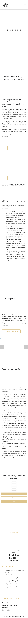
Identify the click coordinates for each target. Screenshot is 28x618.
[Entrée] (13, 485)
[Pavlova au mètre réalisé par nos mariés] (15, 489)
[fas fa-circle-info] (11, 592)
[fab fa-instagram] (6, 592)
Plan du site (4, 607)
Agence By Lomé (20, 616)
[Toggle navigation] (24, 4)
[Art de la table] (14, 464)
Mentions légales (6, 603)
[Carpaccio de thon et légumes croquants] (14, 462)
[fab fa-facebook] (3, 592)
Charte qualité (5, 610)
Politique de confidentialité (9, 605)
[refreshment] (15, 487)
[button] (7, 30)
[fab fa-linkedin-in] (8, 592)
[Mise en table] (15, 482)
